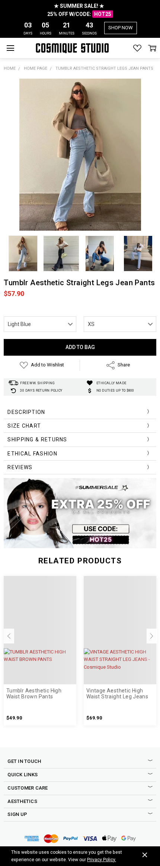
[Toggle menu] (10, 48)
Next (152, 636)
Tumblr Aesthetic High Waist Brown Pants (33, 694)
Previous (9, 636)
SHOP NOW (120, 27)
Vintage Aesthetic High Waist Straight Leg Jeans (117, 694)
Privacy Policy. (101, 859)
